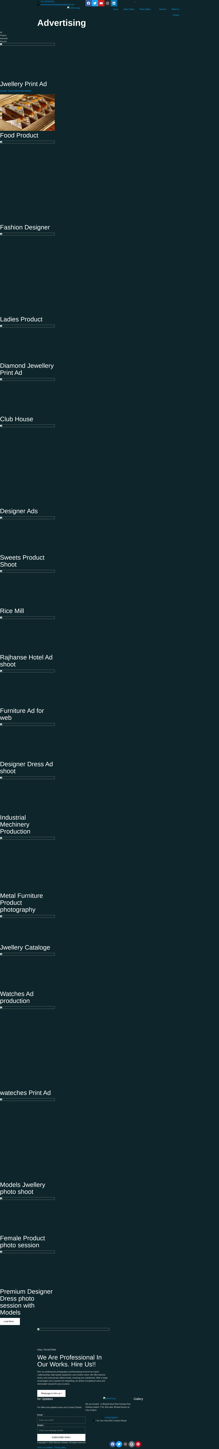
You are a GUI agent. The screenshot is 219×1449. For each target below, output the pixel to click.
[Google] (132, 1444)
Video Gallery (128, 9)
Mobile (40, 1425)
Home (115, 9)
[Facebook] (113, 1444)
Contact (176, 15)
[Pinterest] (138, 1444)
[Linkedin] (114, 3)
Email (40, 1415)
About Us (175, 9)
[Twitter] (119, 1444)
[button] (136, 2)
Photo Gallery (145, 9)
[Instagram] (107, 3)
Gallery (138, 1399)
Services (162, 9)
